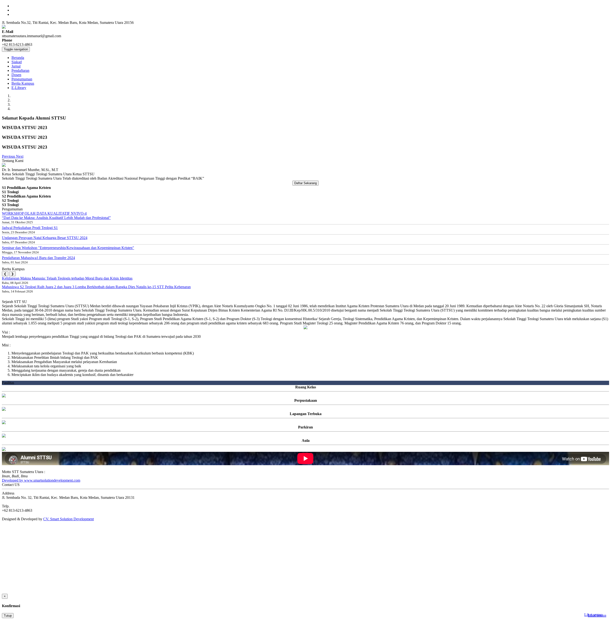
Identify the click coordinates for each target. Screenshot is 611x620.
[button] (9, 156)
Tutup (8, 615)
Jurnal (16, 66)
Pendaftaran (20, 70)
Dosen (16, 75)
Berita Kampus (22, 83)
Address (8, 493)
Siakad (16, 62)
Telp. (6, 506)
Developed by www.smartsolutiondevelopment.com (41, 480)
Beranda (17, 58)
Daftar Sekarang (305, 183)
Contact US (11, 485)
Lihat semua (593, 615)
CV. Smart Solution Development (68, 519)
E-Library (18, 88)
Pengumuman (21, 79)
